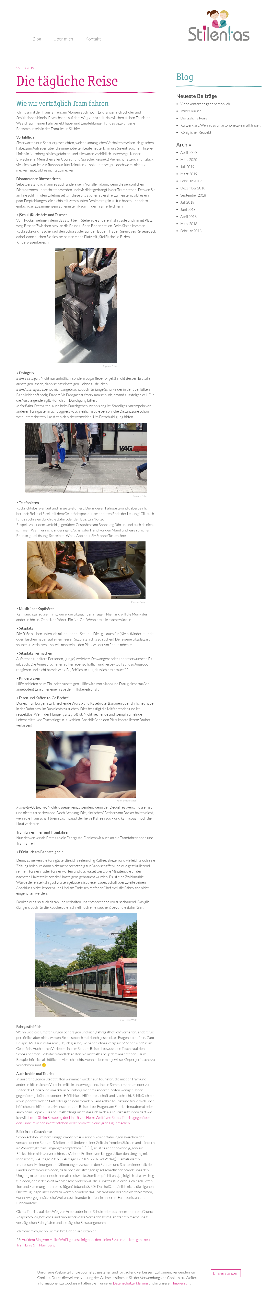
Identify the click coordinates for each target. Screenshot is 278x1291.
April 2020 (188, 152)
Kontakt (93, 39)
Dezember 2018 (192, 188)
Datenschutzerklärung (130, 1283)
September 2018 (193, 195)
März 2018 (188, 223)
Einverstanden (226, 1273)
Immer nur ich (190, 111)
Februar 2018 (190, 230)
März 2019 (188, 174)
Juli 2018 (187, 202)
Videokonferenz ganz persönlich (205, 104)
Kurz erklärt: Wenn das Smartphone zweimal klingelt (220, 125)
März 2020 (188, 159)
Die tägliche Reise (193, 118)
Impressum (181, 1283)
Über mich (63, 39)
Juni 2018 (188, 209)
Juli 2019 (187, 166)
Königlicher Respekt (195, 132)
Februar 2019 (190, 181)
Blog (37, 39)
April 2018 (188, 216)
